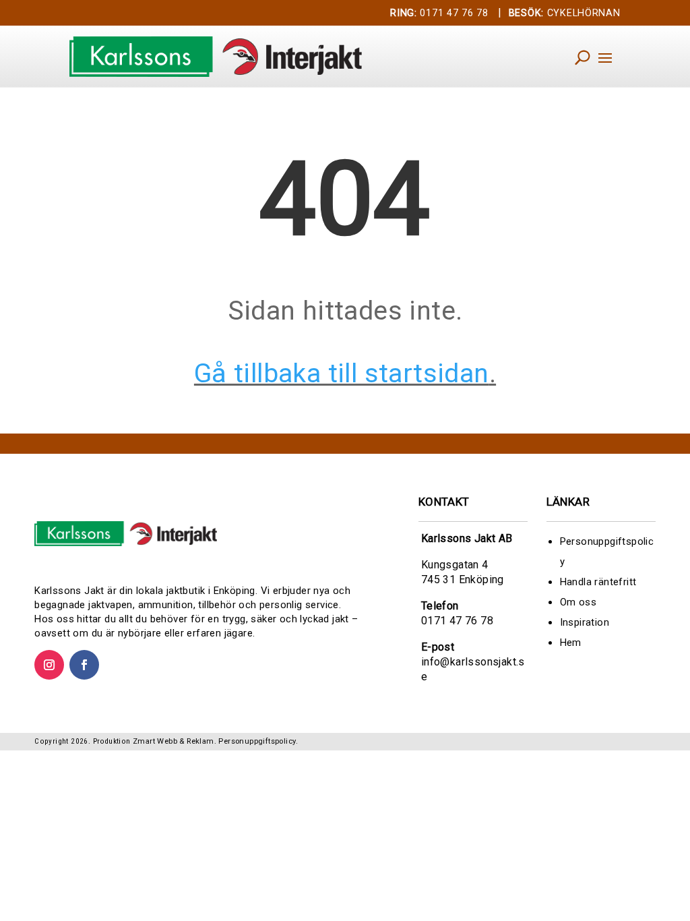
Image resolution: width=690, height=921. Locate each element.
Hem (571, 642)
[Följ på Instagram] (49, 665)
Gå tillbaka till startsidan (341, 373)
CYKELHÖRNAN (565, 13)
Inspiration (584, 622)
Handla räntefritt (598, 582)
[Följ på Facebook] (84, 665)
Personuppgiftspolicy (257, 741)
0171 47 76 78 (439, 13)
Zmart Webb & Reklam (173, 741)
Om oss (578, 602)
